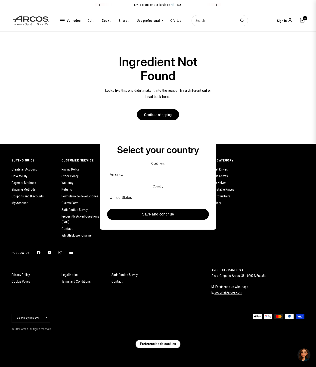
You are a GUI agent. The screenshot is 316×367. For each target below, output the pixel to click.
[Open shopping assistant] (303, 354)
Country (158, 186)
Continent (157, 163)
